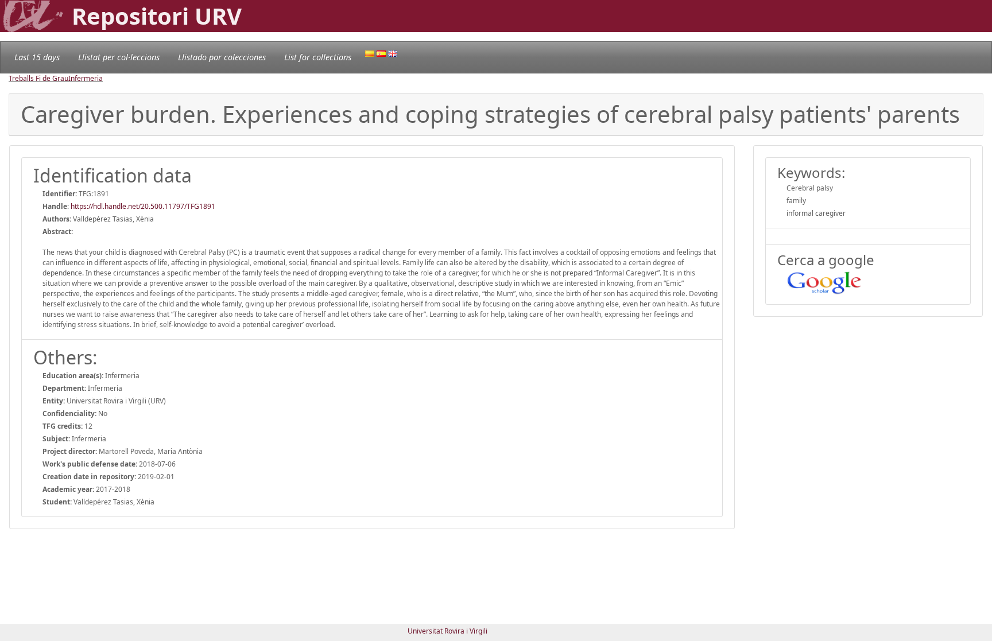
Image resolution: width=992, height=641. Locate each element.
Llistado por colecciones (222, 57)
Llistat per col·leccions (119, 57)
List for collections (317, 57)
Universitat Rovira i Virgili (447, 631)
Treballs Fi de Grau (38, 78)
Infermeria (85, 78)
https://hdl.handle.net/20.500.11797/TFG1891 (143, 206)
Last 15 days (37, 57)
